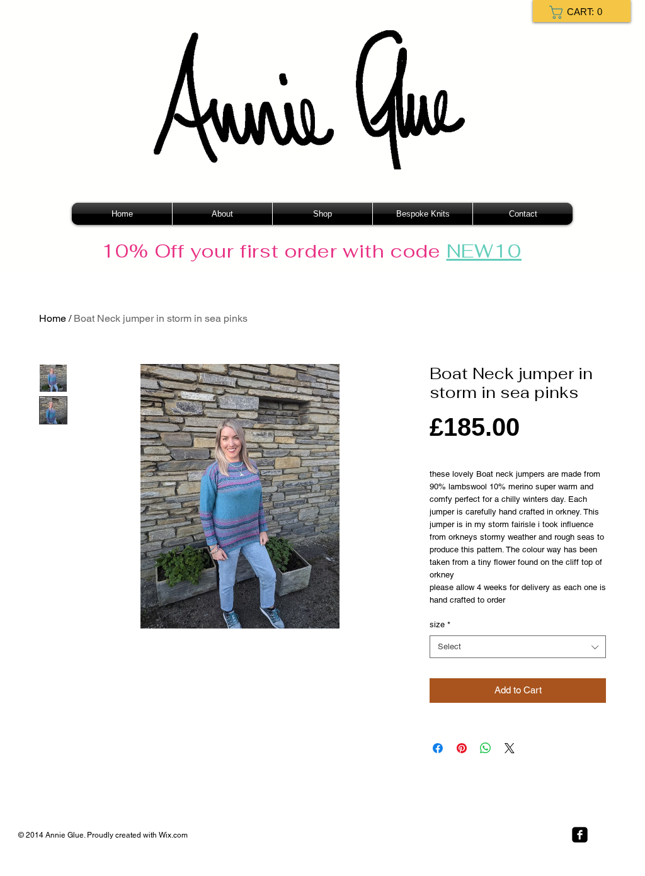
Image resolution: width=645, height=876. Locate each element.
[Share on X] (509, 748)
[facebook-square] (580, 835)
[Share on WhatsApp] (485, 748)
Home (52, 318)
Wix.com (173, 835)
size (440, 624)
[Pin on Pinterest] (461, 748)
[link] (579, 12)
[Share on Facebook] (437, 748)
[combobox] (518, 646)
